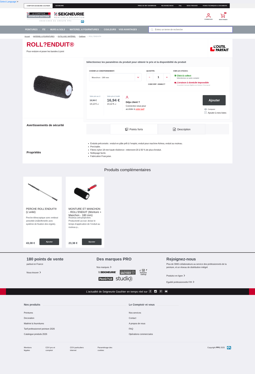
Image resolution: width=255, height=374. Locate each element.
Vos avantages (128, 29)
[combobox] (191, 30)
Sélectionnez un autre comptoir (188, 78)
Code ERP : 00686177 (156, 84)
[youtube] (166, 291)
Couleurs (110, 29)
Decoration (29, 318)
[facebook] (150, 291)
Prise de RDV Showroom (147, 5)
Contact (132, 318)
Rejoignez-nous (167, 5)
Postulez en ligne (174, 276)
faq (180, 5)
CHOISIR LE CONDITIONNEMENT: (102, 71)
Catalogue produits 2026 (35, 334)
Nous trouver (192, 5)
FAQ (131, 329)
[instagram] (155, 291)
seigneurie (59, 5)
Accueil (27, 36)
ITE (44, 29)
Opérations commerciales (141, 334)
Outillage (82, 36)
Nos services (135, 313)
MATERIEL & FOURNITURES (84, 29)
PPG (218, 347)
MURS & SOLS (58, 29)
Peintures (28, 313)
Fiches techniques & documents (215, 5)
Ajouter (214, 100)
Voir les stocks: (180, 71)
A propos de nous (137, 323)
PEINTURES (31, 29)
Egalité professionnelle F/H (179, 282)
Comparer (211, 109)
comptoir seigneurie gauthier (38, 6)
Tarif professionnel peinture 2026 (39, 329)
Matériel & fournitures (34, 323)
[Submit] (152, 30)
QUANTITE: (150, 71)
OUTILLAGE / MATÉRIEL (67, 36)
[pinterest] (161, 291)
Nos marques (103, 267)
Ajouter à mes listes (217, 113)
